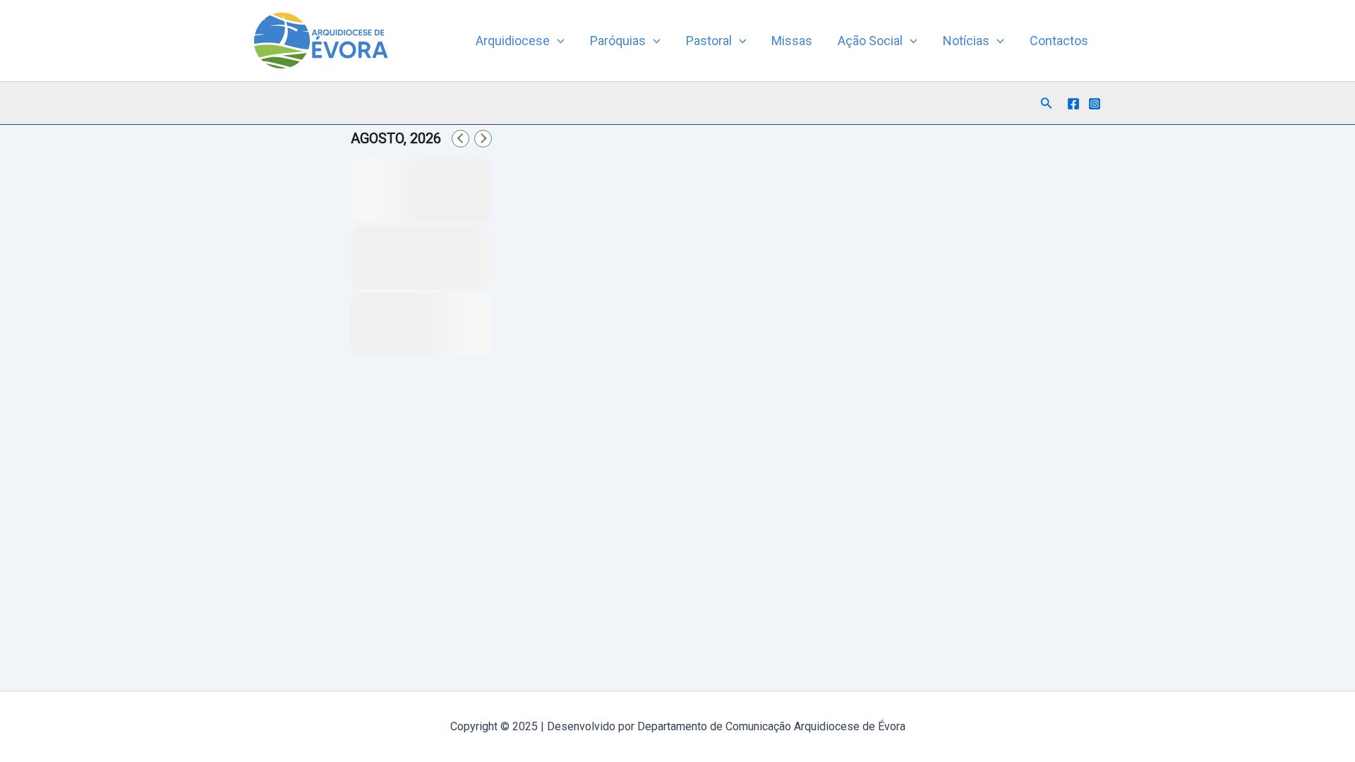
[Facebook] (1073, 103)
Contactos (1059, 40)
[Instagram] (1094, 103)
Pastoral (709, 40)
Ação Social (870, 40)
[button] (557, 41)
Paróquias (618, 40)
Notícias (966, 40)
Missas (791, 40)
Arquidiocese (513, 40)
